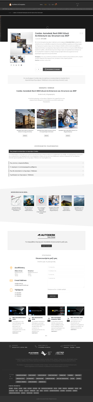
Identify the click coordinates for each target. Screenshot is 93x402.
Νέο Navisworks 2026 (17, 318)
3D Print (11, 388)
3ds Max (20, 388)
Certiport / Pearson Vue (49, 364)
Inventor (65, 388)
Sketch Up (27, 390)
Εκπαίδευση (49, 56)
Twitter (14, 65)
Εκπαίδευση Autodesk (57, 56)
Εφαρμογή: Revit (50, 58)
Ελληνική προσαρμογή (54, 390)
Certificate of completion (47, 388)
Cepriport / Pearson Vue (59, 359)
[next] (82, 33)
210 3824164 (18, 294)
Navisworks (11, 390)
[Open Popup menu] (46, 5)
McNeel (51, 359)
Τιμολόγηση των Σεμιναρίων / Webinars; (22, 175)
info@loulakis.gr (19, 283)
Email (21, 65)
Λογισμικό (63, 390)
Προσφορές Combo (59, 58)
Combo (46, 60)
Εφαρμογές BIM (43, 58)
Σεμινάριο (75, 390)
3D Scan (15, 388)
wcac (42, 56)
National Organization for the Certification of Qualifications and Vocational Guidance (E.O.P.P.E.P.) (46, 366)
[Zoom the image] (33, 351)
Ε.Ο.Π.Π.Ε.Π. (46, 390)
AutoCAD (29, 388)
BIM (39, 388)
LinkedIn (16, 65)
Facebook (11, 65)
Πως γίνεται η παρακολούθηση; (19, 163)
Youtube (72, 347)
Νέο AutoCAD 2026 (77, 317)
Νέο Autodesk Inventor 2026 (36, 318)
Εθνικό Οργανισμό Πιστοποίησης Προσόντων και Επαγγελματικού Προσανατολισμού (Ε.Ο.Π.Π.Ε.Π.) (53, 360)
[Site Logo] (17, 4)
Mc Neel (76, 388)
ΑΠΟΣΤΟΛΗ (52, 296)
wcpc (45, 56)
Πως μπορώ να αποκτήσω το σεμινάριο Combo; (24, 151)
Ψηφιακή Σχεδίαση (68, 58)
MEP (80, 388)
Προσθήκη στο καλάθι (53, 69)
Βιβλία (41, 390)
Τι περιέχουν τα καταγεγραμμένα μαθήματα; (23, 167)
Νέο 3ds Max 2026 (57, 317)
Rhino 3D (21, 390)
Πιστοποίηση (68, 390)
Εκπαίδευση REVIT (74, 56)
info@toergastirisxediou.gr (21, 285)
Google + (19, 65)
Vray (38, 390)
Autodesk (42, 60)
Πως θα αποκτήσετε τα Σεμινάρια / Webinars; (23, 171)
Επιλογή (25, 135)
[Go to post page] (17, 310)
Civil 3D (55, 388)
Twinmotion (32, 390)
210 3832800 (18, 293)
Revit (49, 60)
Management (70, 388)
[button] (49, 4)
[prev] (80, 33)
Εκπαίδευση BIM (66, 56)
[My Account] (77, 5)
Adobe (25, 388)
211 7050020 (18, 296)
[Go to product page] (25, 119)
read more (15, 333)
